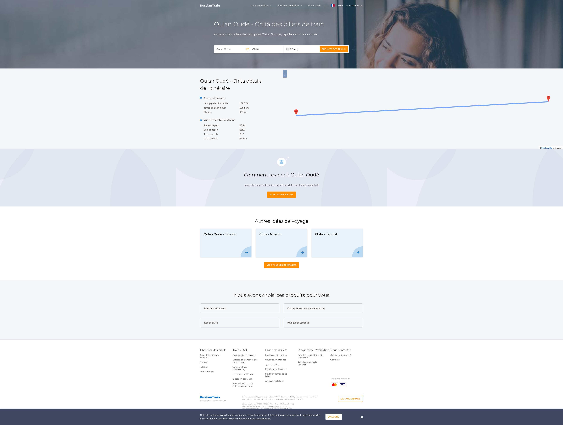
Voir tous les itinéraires (281, 265)
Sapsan (203, 362)
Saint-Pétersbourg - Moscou (210, 356)
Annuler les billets (274, 381)
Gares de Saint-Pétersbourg (240, 368)
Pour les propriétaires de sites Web (310, 356)
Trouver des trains (334, 49)
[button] (333, 5)
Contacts (335, 359)
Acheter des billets (281, 194)
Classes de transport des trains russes (245, 361)
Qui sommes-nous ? (340, 355)
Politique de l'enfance (276, 369)
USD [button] (340, 5)
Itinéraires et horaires (276, 355)
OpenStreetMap (546, 148)
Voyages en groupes (275, 359)
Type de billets (272, 364)
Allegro (204, 367)
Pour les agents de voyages (307, 363)
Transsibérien (207, 371)
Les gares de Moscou (243, 374)
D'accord (333, 416)
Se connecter (356, 5)
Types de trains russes (244, 355)
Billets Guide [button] (315, 5)
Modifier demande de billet (276, 375)
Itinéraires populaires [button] (288, 5)
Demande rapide (350, 398)
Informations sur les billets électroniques (243, 384)
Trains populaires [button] (259, 5)
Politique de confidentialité (256, 418)
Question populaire (242, 378)
